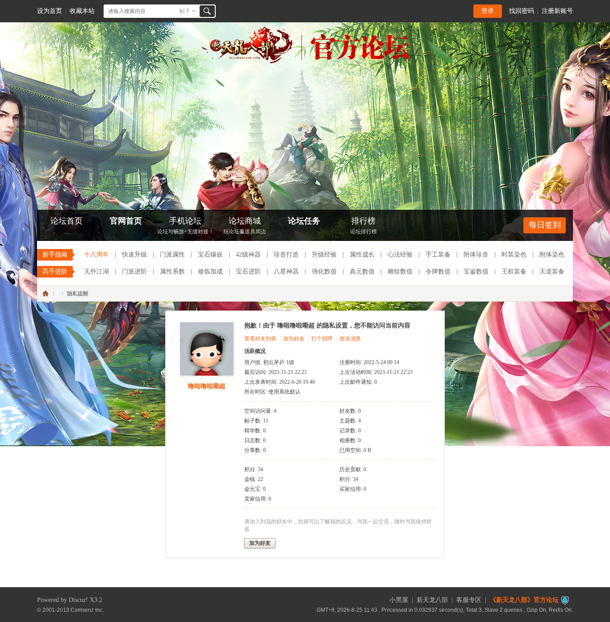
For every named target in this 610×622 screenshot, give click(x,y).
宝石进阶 (248, 271)
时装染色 (513, 254)
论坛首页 (66, 220)
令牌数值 (438, 271)
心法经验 (400, 254)
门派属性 (172, 254)
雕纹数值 (400, 271)
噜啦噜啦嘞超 (207, 386)
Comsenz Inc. (87, 610)
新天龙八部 (432, 600)
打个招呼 (322, 339)
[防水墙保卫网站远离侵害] (564, 600)
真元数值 (362, 271)
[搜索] (207, 11)
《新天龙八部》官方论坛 (524, 600)
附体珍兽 (476, 254)
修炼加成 (210, 271)
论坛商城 (244, 225)
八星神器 (286, 271)
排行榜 (363, 225)
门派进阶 (134, 271)
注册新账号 (557, 11)
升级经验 (324, 254)
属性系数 (172, 271)
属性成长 (362, 254)
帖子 (185, 11)
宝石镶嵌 (210, 254)
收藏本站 (82, 11)
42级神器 (248, 254)
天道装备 (551, 271)
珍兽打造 (286, 254)
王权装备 (513, 271)
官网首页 (126, 220)
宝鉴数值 (476, 271)
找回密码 (521, 11)
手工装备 (438, 254)
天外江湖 (96, 271)
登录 (487, 11)
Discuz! (78, 600)
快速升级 (134, 254)
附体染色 (551, 254)
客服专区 (468, 600)
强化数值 (324, 271)
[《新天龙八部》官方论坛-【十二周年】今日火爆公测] (305, 61)
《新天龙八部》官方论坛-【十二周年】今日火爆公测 (45, 293)
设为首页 (49, 11)
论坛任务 (304, 220)
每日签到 (545, 224)
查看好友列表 (260, 339)
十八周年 (96, 254)
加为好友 (294, 339)
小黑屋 (398, 600)
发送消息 (350, 339)
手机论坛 (185, 225)
